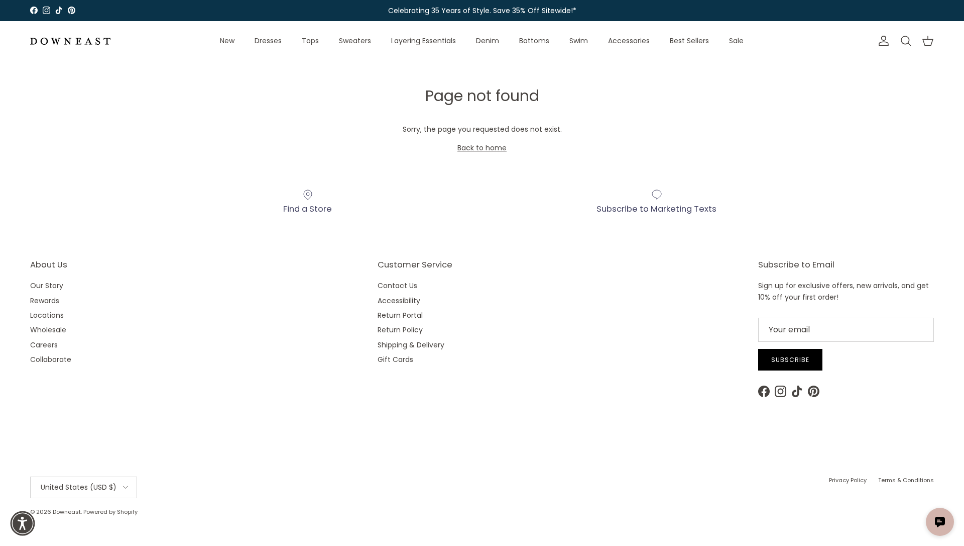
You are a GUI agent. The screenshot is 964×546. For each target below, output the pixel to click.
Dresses (268, 41)
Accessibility (399, 301)
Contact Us (397, 286)
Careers (44, 345)
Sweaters (355, 41)
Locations (47, 315)
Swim (578, 41)
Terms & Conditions (906, 480)
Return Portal (400, 315)
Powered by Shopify (110, 512)
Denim (487, 41)
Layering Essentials (423, 41)
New (227, 41)
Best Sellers (689, 41)
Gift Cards (395, 359)
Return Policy (400, 330)
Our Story (46, 286)
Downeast (67, 512)
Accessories (629, 41)
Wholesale (48, 330)
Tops (310, 41)
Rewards (44, 301)
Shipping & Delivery (411, 345)
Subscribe (790, 359)
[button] (22, 523)
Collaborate (50, 359)
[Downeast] (70, 41)
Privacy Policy (848, 480)
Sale (736, 41)
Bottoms (534, 41)
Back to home (482, 148)
